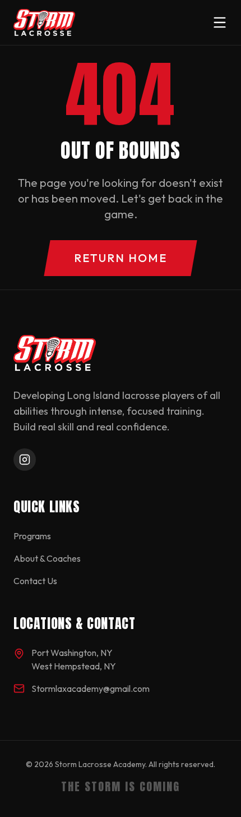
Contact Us (35, 580)
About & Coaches (47, 558)
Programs (32, 535)
